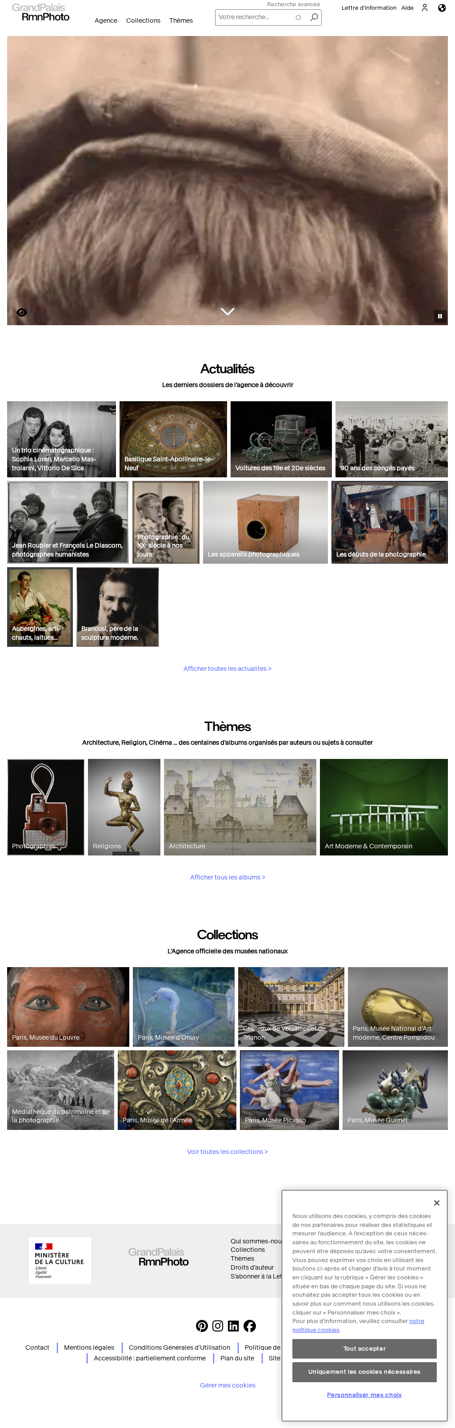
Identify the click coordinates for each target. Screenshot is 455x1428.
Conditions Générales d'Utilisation (179, 1347)
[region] (364, 1306)
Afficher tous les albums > (227, 877)
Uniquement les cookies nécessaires (364, 1372)
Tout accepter (364, 1348)
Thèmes (181, 20)
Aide (407, 8)
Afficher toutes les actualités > (227, 669)
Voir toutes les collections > (227, 1152)
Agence (106, 20)
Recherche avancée (293, 4)
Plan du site (237, 1358)
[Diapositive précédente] (19, 182)
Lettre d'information (369, 8)
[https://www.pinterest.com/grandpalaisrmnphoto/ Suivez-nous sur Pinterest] (202, 1328)
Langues (442, 8)
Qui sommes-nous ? (260, 1241)
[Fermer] (437, 1203)
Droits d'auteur (252, 1267)
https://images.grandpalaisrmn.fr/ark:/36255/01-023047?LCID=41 (16, 312)
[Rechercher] (314, 17)
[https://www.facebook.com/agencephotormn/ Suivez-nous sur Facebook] (249, 1328)
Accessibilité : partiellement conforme (150, 1358)
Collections (143, 20)
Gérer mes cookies (227, 1385)
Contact (37, 1347)
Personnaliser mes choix (364, 1395)
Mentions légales (89, 1347)
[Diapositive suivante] (436, 182)
